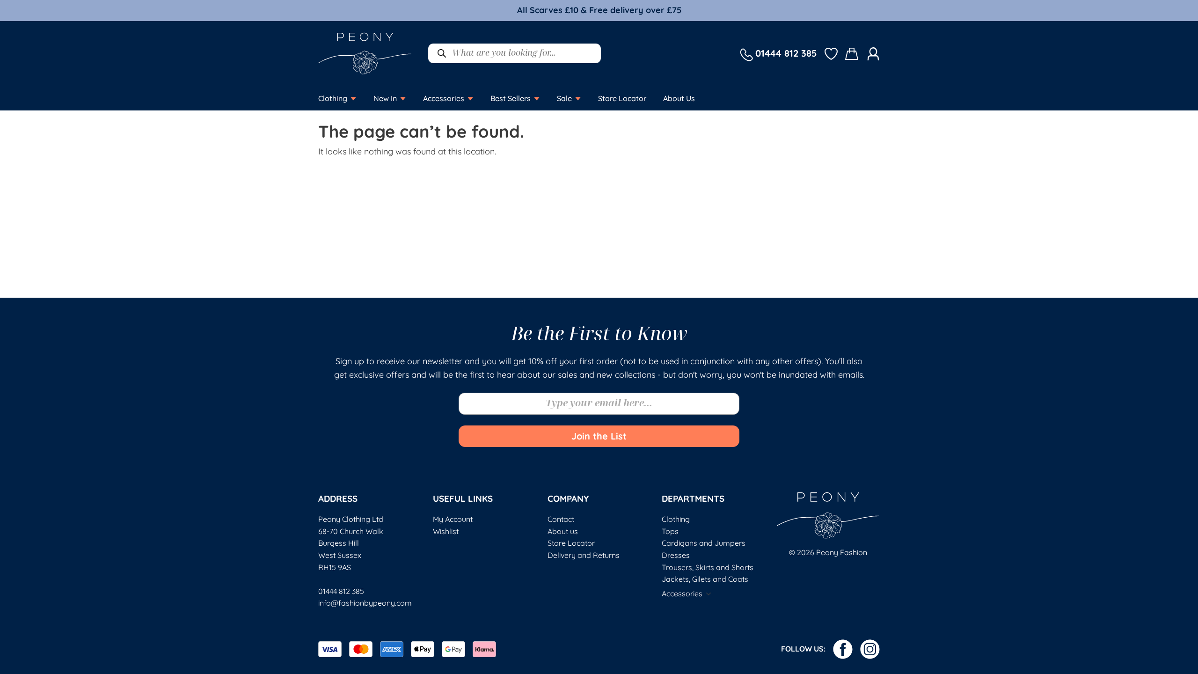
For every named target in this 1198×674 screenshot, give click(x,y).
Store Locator (571, 543)
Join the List (599, 436)
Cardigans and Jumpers (703, 543)
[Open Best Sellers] (537, 98)
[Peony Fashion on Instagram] (870, 649)
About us (563, 531)
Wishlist (446, 531)
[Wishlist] (831, 53)
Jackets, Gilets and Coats (705, 579)
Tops (670, 531)
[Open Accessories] (470, 98)
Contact (561, 519)
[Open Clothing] (353, 98)
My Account (453, 519)
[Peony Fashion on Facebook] (843, 649)
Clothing (676, 519)
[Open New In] (403, 98)
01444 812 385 (341, 591)
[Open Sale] (578, 98)
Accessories (682, 593)
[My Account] (873, 53)
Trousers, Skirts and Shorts (707, 567)
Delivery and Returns (584, 555)
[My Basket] (852, 53)
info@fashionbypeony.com (365, 603)
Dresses (676, 555)
